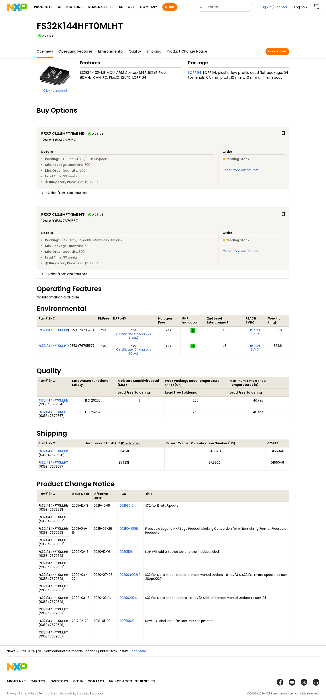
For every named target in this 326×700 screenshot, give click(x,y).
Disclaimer (131, 443)
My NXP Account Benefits (132, 681)
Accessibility (67, 693)
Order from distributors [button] (66, 192)
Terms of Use (27, 693)
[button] (301, 7)
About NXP (16, 681)
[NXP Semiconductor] (17, 7)
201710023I (127, 621)
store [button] (170, 7)
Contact (96, 681)
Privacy (11, 693)
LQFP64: (195, 72)
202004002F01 (130, 575)
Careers (37, 681)
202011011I (126, 551)
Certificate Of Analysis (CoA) (133, 336)
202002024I (128, 598)
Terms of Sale (48, 693)
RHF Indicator (190, 320)
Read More (138, 651)
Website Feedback (91, 693)
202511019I (127, 505)
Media (78, 681)
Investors (58, 681)
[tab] (163, 193)
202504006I (129, 528)
